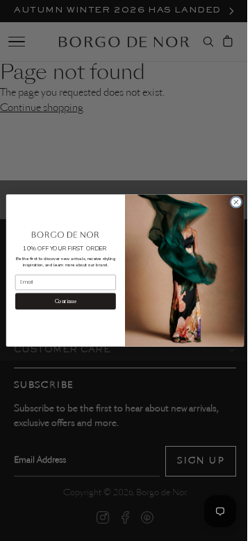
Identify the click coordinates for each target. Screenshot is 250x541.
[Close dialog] (231, 202)
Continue (60, 300)
